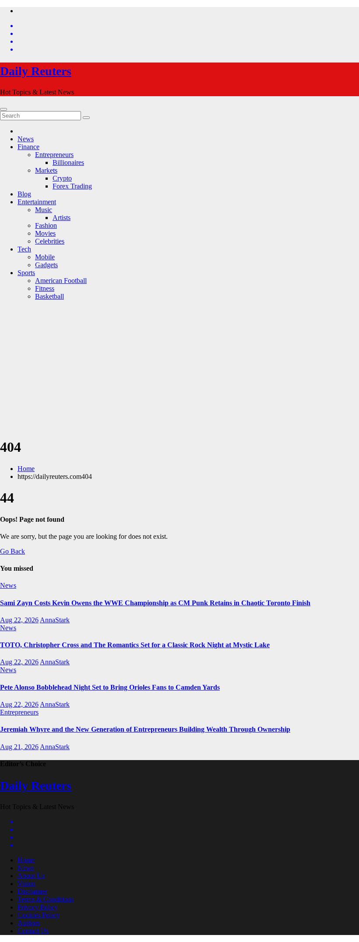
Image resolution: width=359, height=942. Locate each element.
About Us (31, 875)
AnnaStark (55, 620)
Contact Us (33, 931)
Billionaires (68, 162)
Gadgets (46, 265)
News (26, 139)
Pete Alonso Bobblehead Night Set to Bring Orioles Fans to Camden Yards (110, 687)
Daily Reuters (35, 71)
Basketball (49, 296)
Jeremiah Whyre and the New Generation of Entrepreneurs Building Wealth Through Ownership (145, 729)
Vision (26, 883)
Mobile (45, 257)
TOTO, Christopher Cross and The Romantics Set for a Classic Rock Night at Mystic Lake (135, 645)
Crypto (62, 178)
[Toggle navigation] (3, 109)
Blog (24, 194)
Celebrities (49, 241)
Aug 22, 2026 (19, 620)
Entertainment (37, 202)
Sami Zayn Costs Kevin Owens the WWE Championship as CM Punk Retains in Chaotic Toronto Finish (155, 603)
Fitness (44, 288)
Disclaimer (32, 891)
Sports (26, 272)
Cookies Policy (39, 915)
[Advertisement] (179, 368)
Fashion (46, 225)
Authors (29, 923)
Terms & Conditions (46, 899)
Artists (61, 217)
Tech (24, 249)
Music (43, 209)
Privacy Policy (38, 907)
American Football (61, 280)
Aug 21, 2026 (19, 746)
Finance (28, 146)
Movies (45, 233)
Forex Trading (72, 186)
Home (26, 468)
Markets (46, 170)
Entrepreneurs (54, 154)
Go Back (12, 551)
